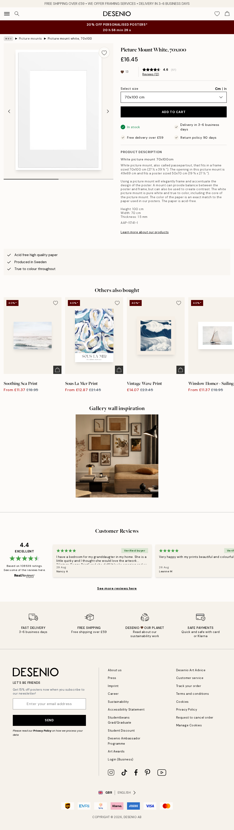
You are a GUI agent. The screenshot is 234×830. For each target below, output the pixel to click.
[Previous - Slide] (9, 111)
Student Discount (121, 731)
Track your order (188, 686)
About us (115, 670)
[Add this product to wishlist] (104, 52)
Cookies (182, 702)
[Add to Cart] (57, 370)
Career (113, 694)
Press (112, 678)
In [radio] (225, 89)
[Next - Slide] (108, 111)
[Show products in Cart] (227, 13)
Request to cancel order (194, 717)
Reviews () (150, 74)
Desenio (130, 817)
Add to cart (174, 112)
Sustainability (118, 702)
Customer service (189, 678)
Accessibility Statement (126, 709)
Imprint (113, 686)
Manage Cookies (189, 725)
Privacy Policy (42, 731)
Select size (129, 89)
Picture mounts (30, 39)
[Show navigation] (7, 13)
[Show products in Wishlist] (217, 13)
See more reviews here (117, 588)
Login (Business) (120, 759)
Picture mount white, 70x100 (70, 39)
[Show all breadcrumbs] (8, 38)
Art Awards (116, 751)
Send (49, 720)
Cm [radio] (218, 89)
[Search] (17, 13)
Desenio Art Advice (190, 670)
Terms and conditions (192, 694)
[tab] (31, 177)
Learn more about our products (145, 232)
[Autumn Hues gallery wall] (117, 455)
